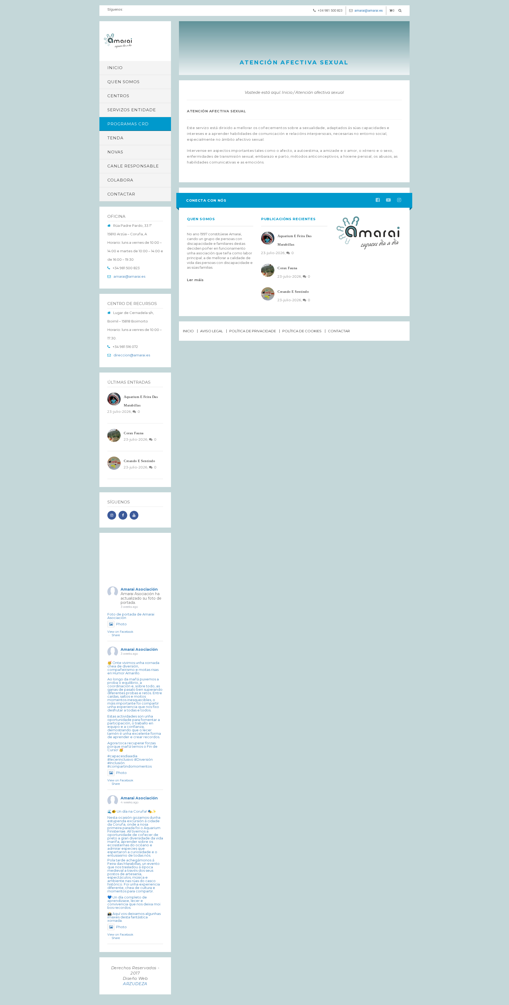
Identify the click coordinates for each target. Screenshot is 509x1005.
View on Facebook (120, 632)
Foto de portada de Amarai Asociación (130, 616)
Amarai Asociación (139, 589)
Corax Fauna (134, 433)
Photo (121, 624)
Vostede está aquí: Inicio (268, 92)
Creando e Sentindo (139, 461)
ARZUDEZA (135, 983)
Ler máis (195, 280)
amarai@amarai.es (368, 10)
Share (116, 635)
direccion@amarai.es (131, 355)
